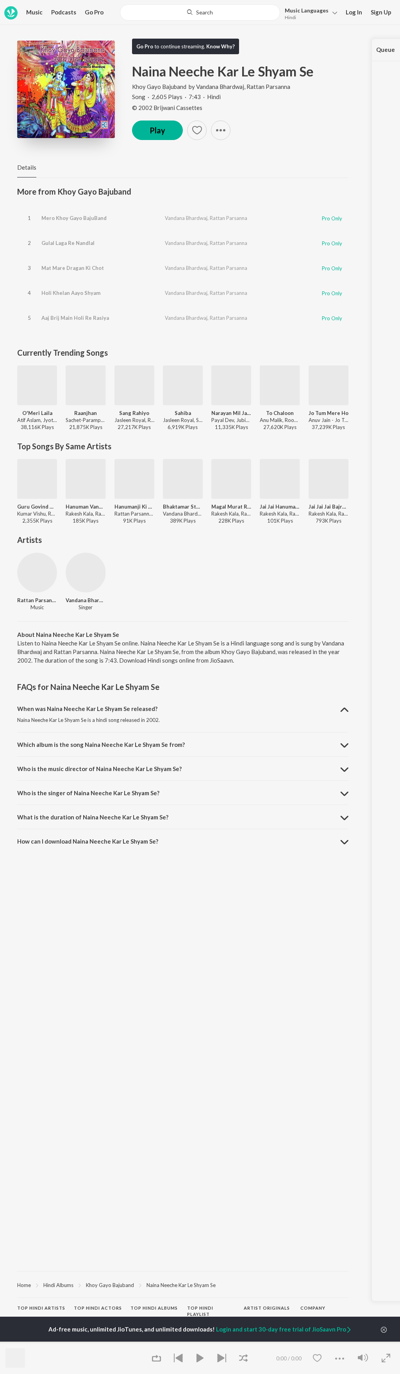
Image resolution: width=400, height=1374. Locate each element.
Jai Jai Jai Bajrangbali (328, 507)
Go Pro (94, 12)
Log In (354, 12)
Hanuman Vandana (85, 507)
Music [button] (34, 12)
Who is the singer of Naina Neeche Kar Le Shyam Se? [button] (88, 792)
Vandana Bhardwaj (220, 86)
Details (26, 167)
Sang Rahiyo (134, 413)
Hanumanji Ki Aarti (134, 507)
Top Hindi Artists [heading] (41, 1307)
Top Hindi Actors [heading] (98, 1307)
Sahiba (183, 413)
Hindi (290, 17)
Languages (307, 10)
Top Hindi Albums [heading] (154, 1307)
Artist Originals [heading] (267, 1307)
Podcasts (63, 12)
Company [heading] (312, 1307)
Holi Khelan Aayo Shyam (70, 293)
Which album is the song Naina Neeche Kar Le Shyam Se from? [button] (101, 744)
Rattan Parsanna (268, 86)
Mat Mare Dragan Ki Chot (72, 268)
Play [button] (157, 130)
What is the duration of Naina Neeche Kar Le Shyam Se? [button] (92, 817)
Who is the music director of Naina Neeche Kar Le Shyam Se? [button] (99, 768)
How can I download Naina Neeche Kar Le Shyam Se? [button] (87, 841)
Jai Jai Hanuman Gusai (280, 507)
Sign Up (381, 12)
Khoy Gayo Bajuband (159, 86)
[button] (308, 13)
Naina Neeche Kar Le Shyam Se (181, 1285)
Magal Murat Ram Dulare (231, 507)
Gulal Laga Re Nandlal (68, 243)
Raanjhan (85, 413)
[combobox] (200, 12)
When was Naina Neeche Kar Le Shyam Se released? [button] (87, 708)
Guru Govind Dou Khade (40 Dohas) (37, 507)
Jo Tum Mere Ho (328, 413)
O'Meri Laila (37, 413)
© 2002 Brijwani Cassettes (167, 107)
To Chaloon (280, 413)
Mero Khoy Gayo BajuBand (74, 218)
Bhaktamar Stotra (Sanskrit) (183, 507)
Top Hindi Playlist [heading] (200, 1311)
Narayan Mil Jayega (231, 413)
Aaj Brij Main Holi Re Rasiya (75, 318)
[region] (182, 1284)
